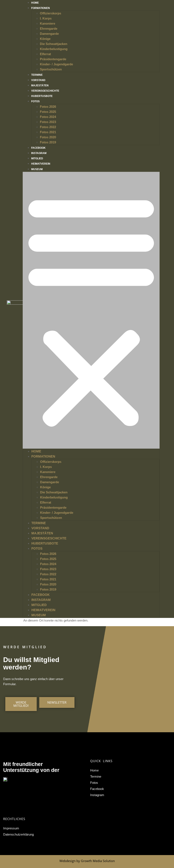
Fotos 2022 (48, 127)
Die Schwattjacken (53, 44)
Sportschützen (51, 69)
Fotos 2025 (48, 111)
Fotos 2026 (48, 106)
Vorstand (38, 80)
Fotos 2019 (48, 142)
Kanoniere (47, 23)
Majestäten (40, 85)
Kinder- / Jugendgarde (56, 64)
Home (35, 2)
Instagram (38, 153)
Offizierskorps (50, 13)
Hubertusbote (42, 96)
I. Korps (46, 18)
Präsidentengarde (53, 59)
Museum (37, 169)
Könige (45, 39)
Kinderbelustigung (53, 49)
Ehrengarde (48, 28)
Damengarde (49, 33)
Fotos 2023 (48, 122)
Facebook (38, 147)
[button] (91, 310)
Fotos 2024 (48, 117)
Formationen (40, 8)
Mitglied (37, 158)
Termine (37, 74)
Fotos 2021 (48, 132)
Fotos (35, 101)
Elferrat (45, 54)
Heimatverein (40, 163)
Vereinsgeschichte (45, 90)
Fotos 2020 (48, 137)
